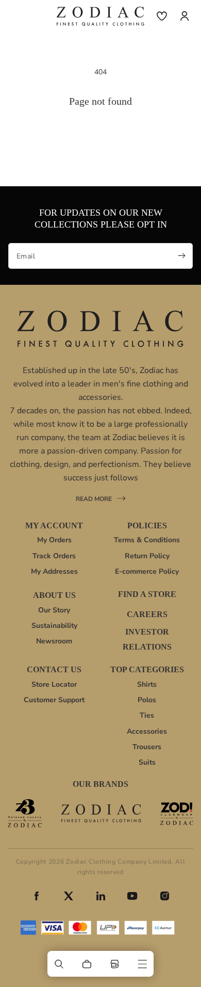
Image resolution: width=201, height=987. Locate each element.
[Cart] (86, 963)
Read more (100, 500)
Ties (147, 715)
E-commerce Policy (147, 571)
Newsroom (54, 641)
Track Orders (54, 556)
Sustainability (54, 625)
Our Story (54, 610)
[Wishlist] (161, 16)
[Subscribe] (181, 255)
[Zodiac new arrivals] (101, 813)
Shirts (147, 684)
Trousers (146, 747)
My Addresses (54, 571)
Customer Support (54, 700)
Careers (147, 614)
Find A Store (147, 594)
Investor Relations (147, 639)
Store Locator (54, 684)
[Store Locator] (114, 963)
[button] (58, 963)
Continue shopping (101, 136)
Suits (147, 762)
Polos (147, 700)
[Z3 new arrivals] (25, 813)
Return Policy (147, 556)
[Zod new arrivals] (176, 813)
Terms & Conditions (147, 540)
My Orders (54, 540)
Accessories (147, 731)
